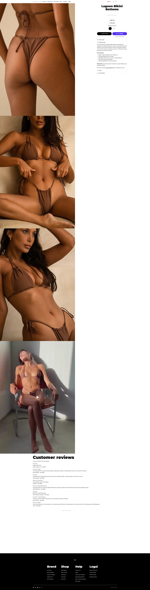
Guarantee (102, 73)
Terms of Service (93, 570)
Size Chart (101, 39)
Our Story (49, 570)
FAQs (76, 572)
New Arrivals (64, 572)
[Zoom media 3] (37, 284)
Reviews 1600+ (50, 572)
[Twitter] (41, 587)
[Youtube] (37, 587)
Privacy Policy (93, 572)
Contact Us (78, 570)
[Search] (41, 1)
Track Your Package (80, 574)
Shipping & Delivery (80, 576)
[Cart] (116, 1)
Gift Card (63, 579)
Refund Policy (93, 574)
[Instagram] (35, 587)
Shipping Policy (93, 576)
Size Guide (77, 581)
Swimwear (63, 574)
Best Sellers (64, 570)
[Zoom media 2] (37, 172)
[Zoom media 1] (37, 59)
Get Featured (50, 579)
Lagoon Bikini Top (110, 67)
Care (100, 70)
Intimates (63, 576)
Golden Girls (50, 576)
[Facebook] (33, 587)
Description (102, 42)
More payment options (119, 36)
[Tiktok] (39, 587)
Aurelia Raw (115, 587)
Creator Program (51, 574)
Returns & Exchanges (80, 579)
